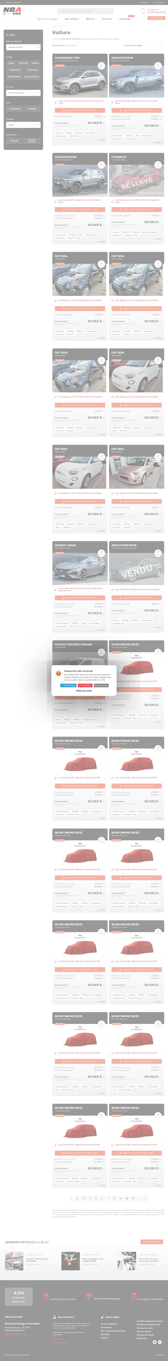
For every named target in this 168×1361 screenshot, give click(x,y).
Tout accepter (69, 685)
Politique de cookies (84, 690)
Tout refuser (86, 685)
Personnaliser (101, 685)
